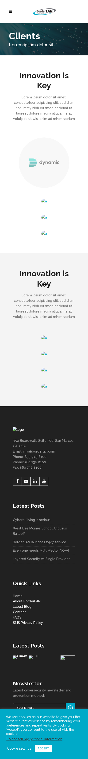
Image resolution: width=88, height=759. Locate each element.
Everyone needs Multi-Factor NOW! (41, 550)
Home (18, 596)
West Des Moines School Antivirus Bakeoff (40, 531)
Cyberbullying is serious (31, 520)
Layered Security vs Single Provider (41, 559)
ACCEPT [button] (43, 748)
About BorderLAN (27, 601)
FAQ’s (17, 617)
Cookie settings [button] (19, 748)
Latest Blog (22, 606)
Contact (19, 612)
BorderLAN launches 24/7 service (39, 542)
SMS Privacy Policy (28, 623)
